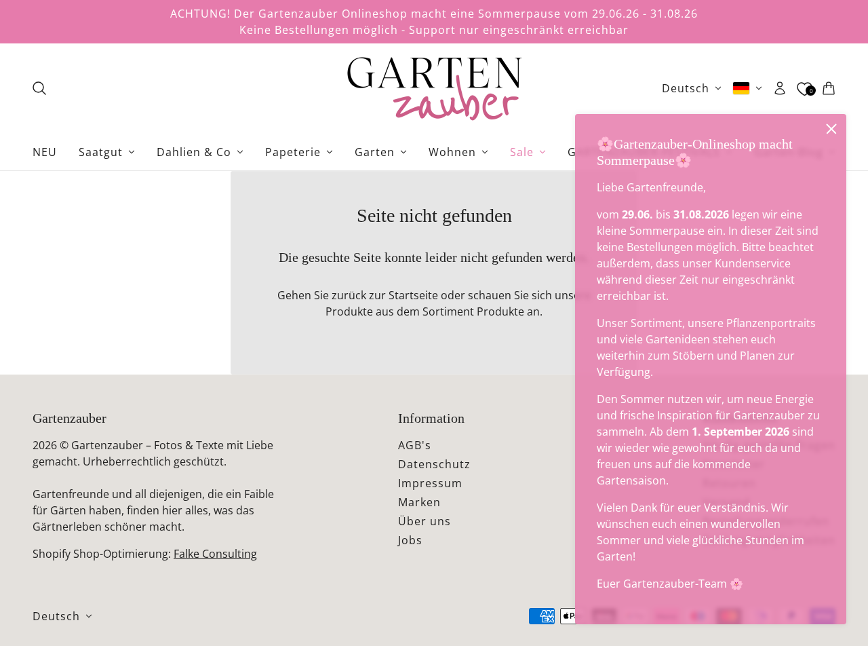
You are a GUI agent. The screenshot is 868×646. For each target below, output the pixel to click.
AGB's (414, 445)
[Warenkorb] (828, 88)
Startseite (413, 295)
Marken (419, 502)
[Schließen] (831, 129)
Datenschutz (434, 464)
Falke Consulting (215, 553)
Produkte (500, 311)
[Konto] (780, 88)
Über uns (424, 521)
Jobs (410, 540)
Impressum (430, 483)
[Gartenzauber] (434, 88)
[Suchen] (39, 88)
